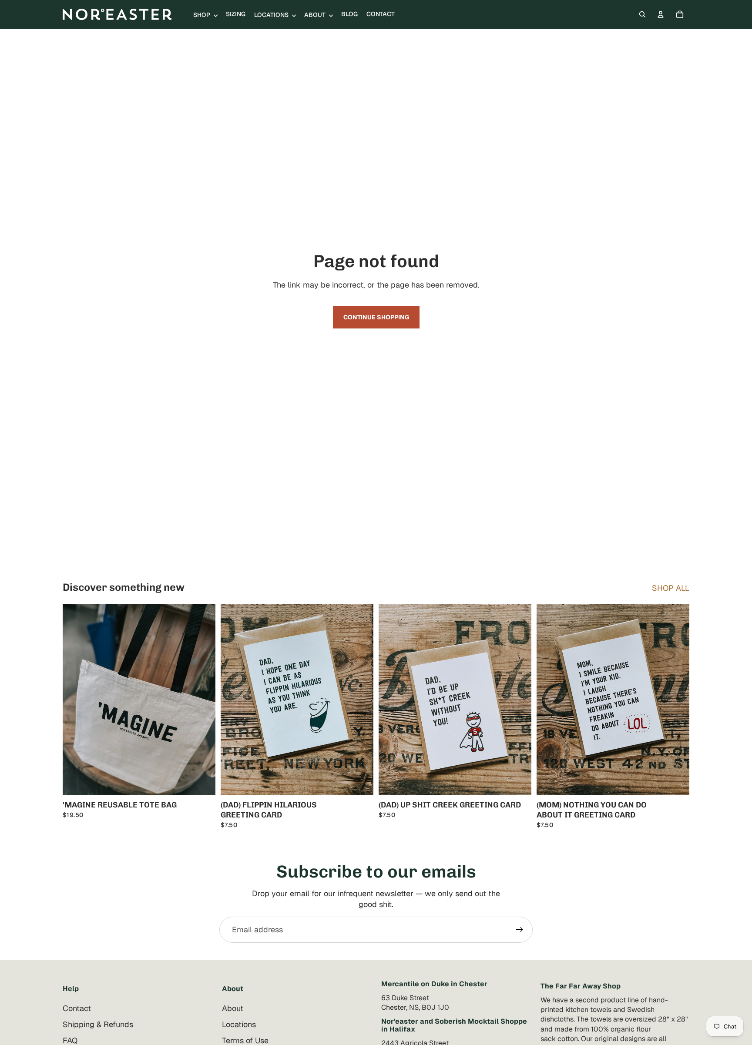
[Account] (660, 14)
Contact (77, 1008)
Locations (239, 1024)
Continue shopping (376, 317)
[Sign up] (519, 930)
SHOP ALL (670, 588)
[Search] (642, 14)
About (232, 1008)
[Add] (202, 781)
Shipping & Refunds (98, 1024)
